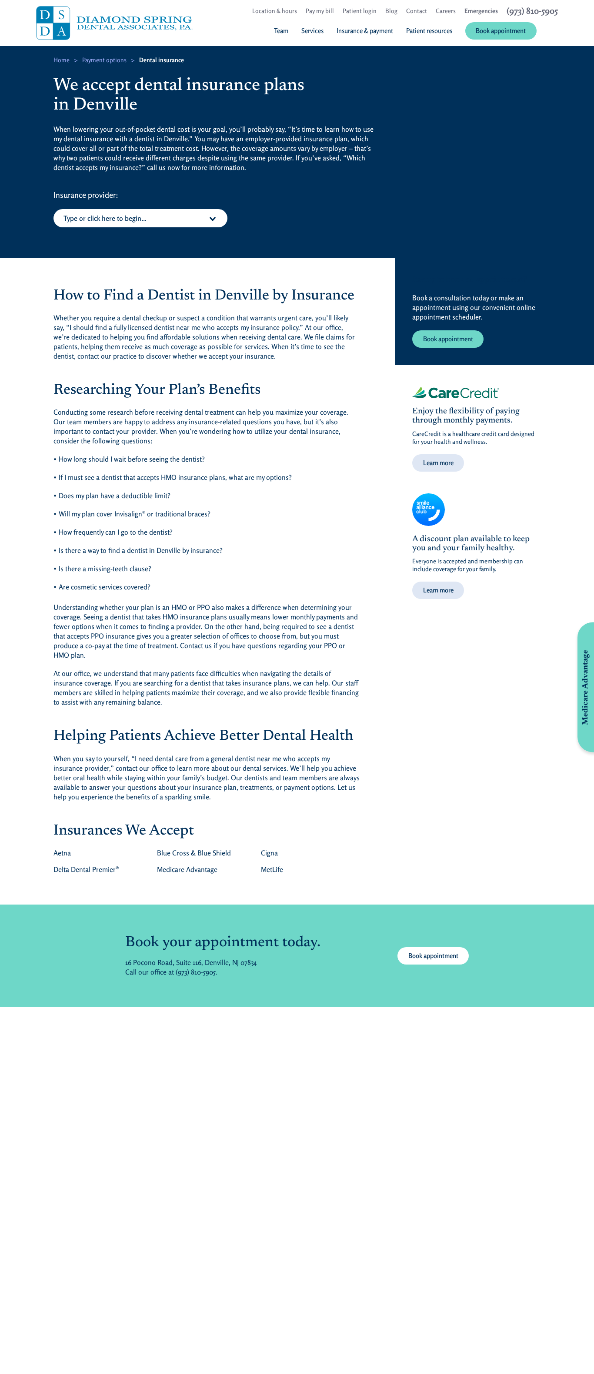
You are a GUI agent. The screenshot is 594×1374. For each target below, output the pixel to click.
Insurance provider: (85, 195)
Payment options (104, 59)
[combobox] (140, 218)
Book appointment (448, 339)
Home (61, 59)
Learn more (438, 463)
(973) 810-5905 (196, 972)
